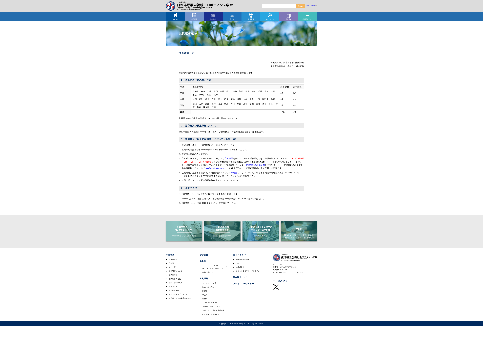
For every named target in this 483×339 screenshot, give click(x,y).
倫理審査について (176, 271)
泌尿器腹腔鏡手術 (243, 259)
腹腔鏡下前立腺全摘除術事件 (180, 298)
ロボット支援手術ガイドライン (248, 271)
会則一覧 (172, 267)
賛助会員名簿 (174, 290)
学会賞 (205, 295)
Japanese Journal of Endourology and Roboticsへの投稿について (214, 267)
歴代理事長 (173, 275)
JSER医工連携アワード (211, 306)
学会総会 (204, 255)
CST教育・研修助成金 (210, 314)
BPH (237, 263)
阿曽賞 (205, 291)
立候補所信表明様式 (255, 165)
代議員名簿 (173, 286)
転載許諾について (209, 272)
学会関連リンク (240, 277)
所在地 (171, 263)
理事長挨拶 (173, 259)
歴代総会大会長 (175, 279)
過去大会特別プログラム (178, 294)
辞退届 (234, 173)
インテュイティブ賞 (210, 302)
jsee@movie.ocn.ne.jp (215, 168)
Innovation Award (208, 287)
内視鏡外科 (240, 267)
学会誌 (203, 261)
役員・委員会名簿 (176, 283)
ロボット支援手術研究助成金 (213, 310)
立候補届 (229, 158)
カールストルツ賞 (209, 283)
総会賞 (205, 299)
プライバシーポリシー (243, 283)
